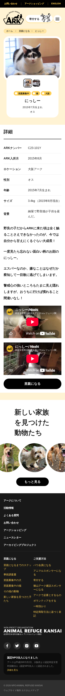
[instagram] (26, 645)
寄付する (38, 580)
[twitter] (17, 645)
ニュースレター (12, 537)
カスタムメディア (30, 690)
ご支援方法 (39, 558)
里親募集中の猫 (12, 585)
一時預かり (39, 606)
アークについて (12, 500)
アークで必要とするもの (47, 595)
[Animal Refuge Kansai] (13, 17)
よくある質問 (11, 515)
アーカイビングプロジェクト (20, 544)
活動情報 (9, 507)
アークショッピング (15, 530)
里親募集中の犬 (12, 580)
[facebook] (7, 645)
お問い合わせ (11, 522)
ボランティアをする (44, 600)
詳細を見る (12, 670)
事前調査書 (10, 574)
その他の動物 (11, 591)
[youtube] (36, 645)
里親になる (10, 558)
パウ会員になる (42, 565)
